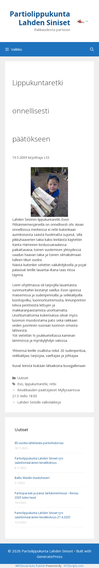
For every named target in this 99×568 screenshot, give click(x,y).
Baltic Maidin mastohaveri (32, 478)
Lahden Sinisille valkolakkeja (39, 402)
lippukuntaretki (36, 384)
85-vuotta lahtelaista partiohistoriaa (39, 443)
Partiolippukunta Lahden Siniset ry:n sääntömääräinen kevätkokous (39, 460)
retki (53, 384)
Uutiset (22, 378)
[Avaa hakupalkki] (92, 49)
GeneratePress (49, 556)
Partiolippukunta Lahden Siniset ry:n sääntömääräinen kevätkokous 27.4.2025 (42, 515)
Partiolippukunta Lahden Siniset (40, 18)
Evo (20, 384)
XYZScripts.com (74, 566)
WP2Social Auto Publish (30, 566)
